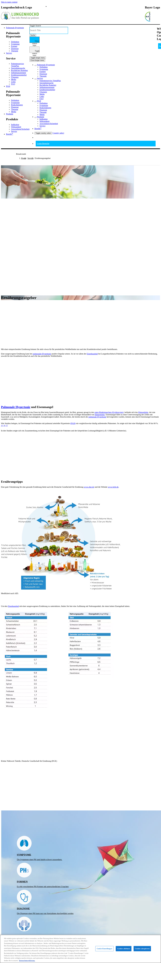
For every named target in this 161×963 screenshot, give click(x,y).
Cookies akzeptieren (142, 949)
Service (30, 158)
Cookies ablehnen (123, 949)
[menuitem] (15, 28)
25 (2, 425)
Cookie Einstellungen (104, 949)
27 (7, 425)
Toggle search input (35, 51)
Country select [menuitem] (58, 133)
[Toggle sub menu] (35, 65)
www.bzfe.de (113, 487)
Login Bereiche (43, 143)
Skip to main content (9, 2)
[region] (80, 949)
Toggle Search (35, 26)
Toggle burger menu (37, 58)
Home (23, 158)
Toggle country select (43, 133)
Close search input (35, 41)
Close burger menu (37, 60)
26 (4, 425)
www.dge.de (89, 487)
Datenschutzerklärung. (27, 960)
